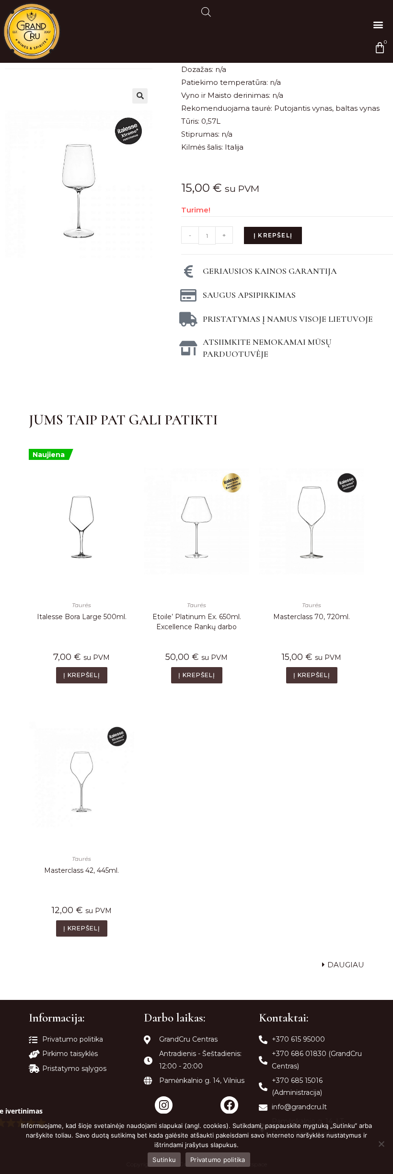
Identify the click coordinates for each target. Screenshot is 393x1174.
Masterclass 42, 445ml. (81, 870)
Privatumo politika (217, 1159)
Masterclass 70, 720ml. (311, 616)
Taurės (81, 605)
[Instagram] (164, 1105)
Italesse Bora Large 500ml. (82, 616)
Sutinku (164, 1159)
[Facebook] (229, 1105)
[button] (378, 24)
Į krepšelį (273, 235)
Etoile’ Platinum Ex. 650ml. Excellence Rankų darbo (196, 621)
